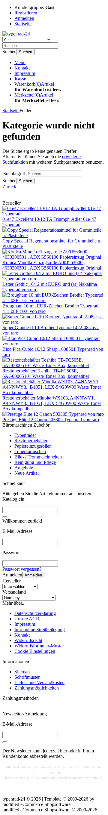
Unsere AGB (26, 618)
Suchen (25, 52)
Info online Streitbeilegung (39, 629)
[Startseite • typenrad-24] (16, 33)
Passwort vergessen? (21, 569)
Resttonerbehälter (30, 440)
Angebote (23, 467)
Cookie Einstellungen (34, 651)
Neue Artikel (26, 473)
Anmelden (33, 575)
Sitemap (22, 671)
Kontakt (22, 67)
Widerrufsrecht (28, 640)
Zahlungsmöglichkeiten (36, 687)
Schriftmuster (27, 677)
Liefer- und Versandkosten (39, 682)
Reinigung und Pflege (35, 462)
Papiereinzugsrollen (33, 446)
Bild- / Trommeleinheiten (38, 456)
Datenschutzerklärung (35, 613)
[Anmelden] (4, 742)
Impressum (24, 73)
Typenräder (25, 435)
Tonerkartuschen (30, 451)
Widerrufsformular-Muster (39, 645)
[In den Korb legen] (4, 517)
